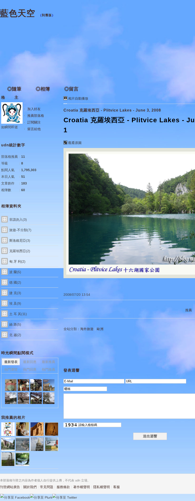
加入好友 (34, 109)
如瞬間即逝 (9, 127)
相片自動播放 (78, 98)
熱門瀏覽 (11, 369)
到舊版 (47, 15)
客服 (116, 487)
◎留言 (71, 89)
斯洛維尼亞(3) (19, 240)
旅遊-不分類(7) (20, 230)
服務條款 (63, 487)
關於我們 (30, 487)
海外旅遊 (86, 329)
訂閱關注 (34, 122)
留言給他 (34, 129)
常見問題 (46, 487)
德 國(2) (15, 282)
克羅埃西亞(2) (19, 251)
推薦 (188, 310)
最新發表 (11, 362)
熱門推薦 (48, 369)
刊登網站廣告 (10, 487)
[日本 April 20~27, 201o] (23, 385)
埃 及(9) (15, 303)
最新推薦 (48, 362)
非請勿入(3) (18, 219)
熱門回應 (29, 369)
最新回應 (29, 362)
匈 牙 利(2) (17, 261)
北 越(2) (15, 335)
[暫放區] (11, 385)
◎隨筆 (14, 89)
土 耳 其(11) (18, 314)
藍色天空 (17, 13)
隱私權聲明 (101, 487)
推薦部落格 (35, 116)
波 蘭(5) (15, 272)
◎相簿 (43, 89)
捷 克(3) (15, 293)
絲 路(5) (15, 324)
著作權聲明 (81, 487)
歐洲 (100, 329)
